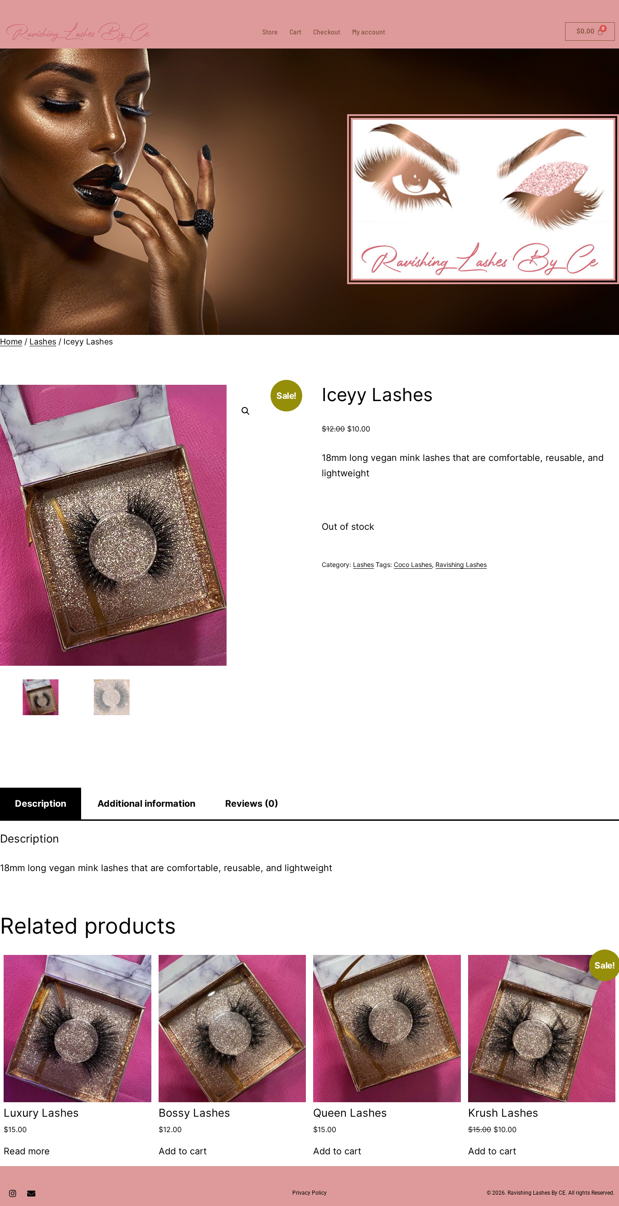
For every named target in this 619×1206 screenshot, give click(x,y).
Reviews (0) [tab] (251, 803)
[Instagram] (13, 1193)
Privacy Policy (309, 1193)
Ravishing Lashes (461, 564)
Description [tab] (40, 803)
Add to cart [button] (183, 1151)
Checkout (326, 31)
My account (368, 31)
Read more (27, 1151)
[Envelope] (31, 1193)
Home (11, 341)
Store (270, 31)
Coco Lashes (413, 564)
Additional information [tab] (146, 803)
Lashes (42, 341)
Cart (295, 31)
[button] (245, 411)
